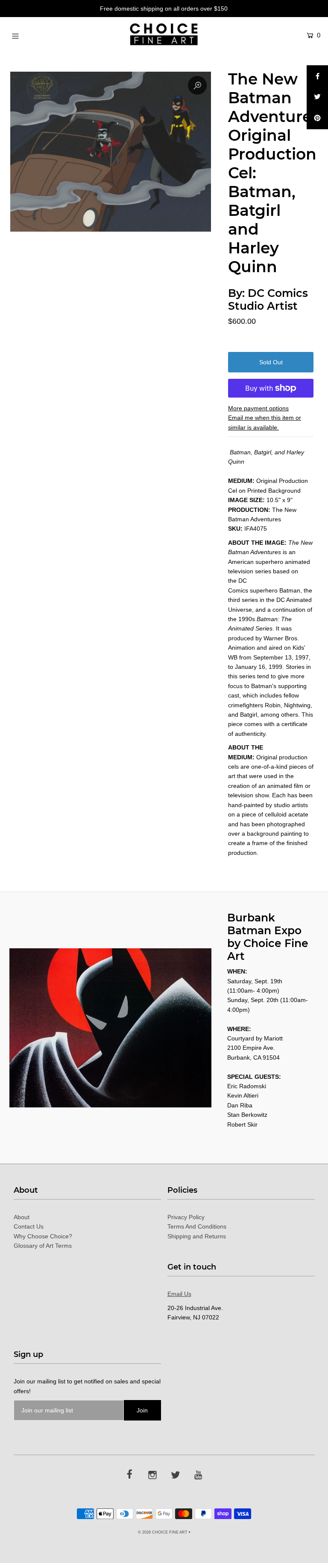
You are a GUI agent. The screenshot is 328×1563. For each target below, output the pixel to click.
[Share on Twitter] (317, 97)
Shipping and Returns (196, 1236)
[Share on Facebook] (317, 76)
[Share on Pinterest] (317, 118)
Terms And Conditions (196, 1226)
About (21, 1217)
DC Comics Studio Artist (268, 299)
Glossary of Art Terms (43, 1245)
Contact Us (29, 1226)
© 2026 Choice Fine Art (162, 1532)
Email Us (179, 1293)
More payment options (258, 408)
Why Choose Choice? (43, 1236)
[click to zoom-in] (197, 85)
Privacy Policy (186, 1217)
